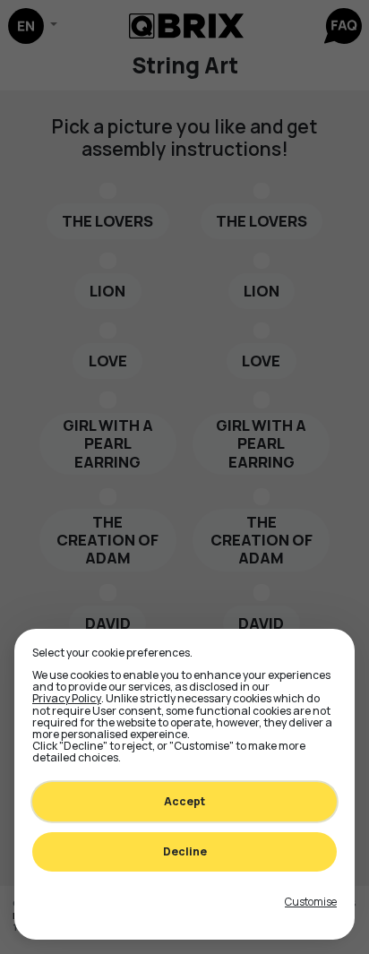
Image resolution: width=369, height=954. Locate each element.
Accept (184, 801)
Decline (185, 851)
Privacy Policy (66, 698)
